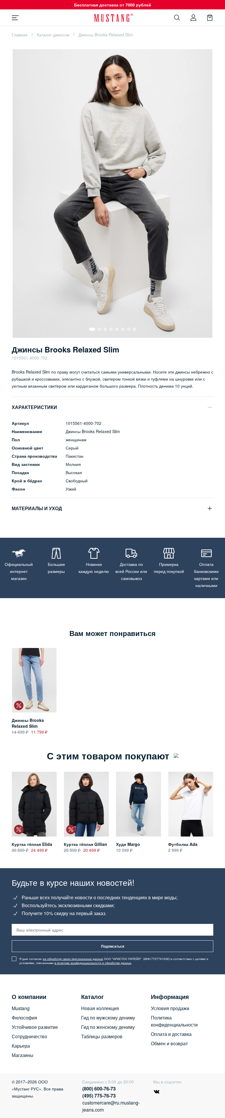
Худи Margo (128, 844)
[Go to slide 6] (122, 329)
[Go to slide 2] (99, 329)
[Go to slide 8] (134, 329)
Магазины (22, 1055)
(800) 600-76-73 (99, 1088)
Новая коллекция (100, 1008)
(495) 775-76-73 (99, 1095)
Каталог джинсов (53, 35)
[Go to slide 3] (105, 329)
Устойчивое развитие (35, 1027)
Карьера (21, 1045)
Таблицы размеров (101, 1036)
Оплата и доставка (171, 1034)
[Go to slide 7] (128, 329)
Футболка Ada (182, 844)
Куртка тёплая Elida (32, 844)
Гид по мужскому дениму (108, 1017)
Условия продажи (170, 1008)
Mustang (21, 1008)
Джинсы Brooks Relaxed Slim (28, 723)
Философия (24, 1017)
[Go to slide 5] (116, 329)
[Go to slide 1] (92, 329)
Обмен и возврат (169, 1043)
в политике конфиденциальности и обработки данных (92, 963)
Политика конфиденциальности (174, 1021)
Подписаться (112, 946)
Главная (20, 35)
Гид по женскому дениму (108, 1027)
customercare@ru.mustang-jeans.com (108, 1106)
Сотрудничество (29, 1036)
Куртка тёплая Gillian (85, 844)
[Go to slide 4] (111, 329)
